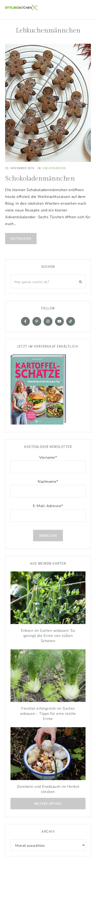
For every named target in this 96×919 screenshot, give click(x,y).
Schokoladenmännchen (40, 178)
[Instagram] (48, 321)
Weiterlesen (20, 238)
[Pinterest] (37, 321)
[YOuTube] (59, 321)
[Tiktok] (70, 321)
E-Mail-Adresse (48, 506)
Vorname (48, 457)
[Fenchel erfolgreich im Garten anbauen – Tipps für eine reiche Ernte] (48, 676)
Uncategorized (54, 168)
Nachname (48, 481)
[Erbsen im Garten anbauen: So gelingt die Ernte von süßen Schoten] (48, 598)
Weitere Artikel (48, 804)
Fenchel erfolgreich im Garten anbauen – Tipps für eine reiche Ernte (48, 713)
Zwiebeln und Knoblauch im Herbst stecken (48, 789)
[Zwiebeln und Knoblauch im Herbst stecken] (48, 754)
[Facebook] (25, 321)
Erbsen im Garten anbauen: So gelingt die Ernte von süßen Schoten (48, 635)
